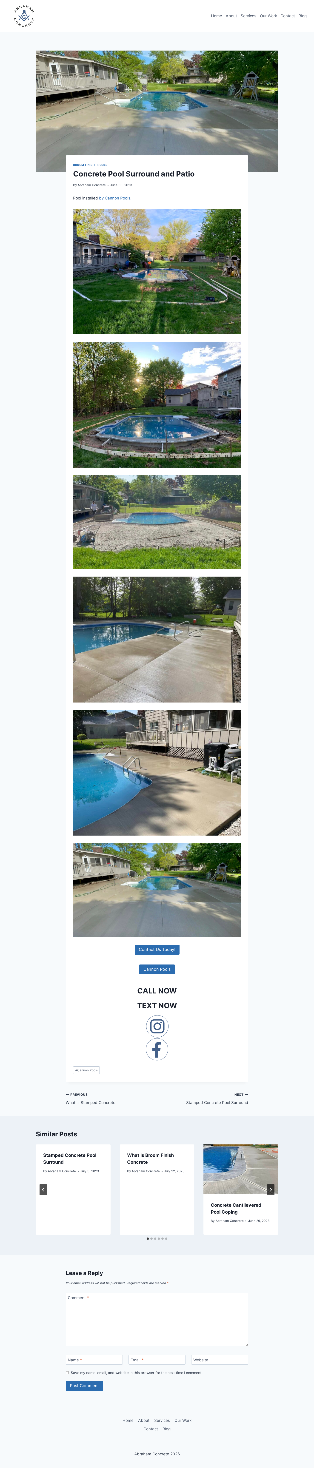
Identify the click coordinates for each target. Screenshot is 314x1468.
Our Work (268, 16)
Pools (102, 165)
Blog (303, 16)
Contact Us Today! (157, 949)
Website (200, 1360)
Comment (78, 1297)
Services (248, 16)
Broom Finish (84, 165)
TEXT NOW (157, 1005)
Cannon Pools (157, 969)
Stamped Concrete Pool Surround (217, 1099)
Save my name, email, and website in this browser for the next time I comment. (137, 1373)
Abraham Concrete (92, 185)
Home (216, 16)
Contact (287, 16)
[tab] (148, 1239)
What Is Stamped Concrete (90, 1099)
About (231, 16)
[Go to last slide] (43, 1189)
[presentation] (240, 1169)
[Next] (270, 1189)
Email (137, 1360)
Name (75, 1360)
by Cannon (109, 198)
